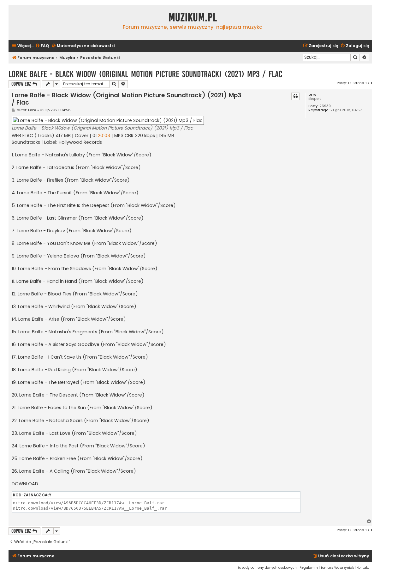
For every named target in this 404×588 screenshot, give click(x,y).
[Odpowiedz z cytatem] (295, 96)
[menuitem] (42, 46)
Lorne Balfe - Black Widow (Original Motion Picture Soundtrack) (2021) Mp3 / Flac (145, 74)
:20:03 (103, 135)
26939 (325, 106)
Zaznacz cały (37, 495)
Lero (312, 95)
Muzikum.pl (193, 17)
